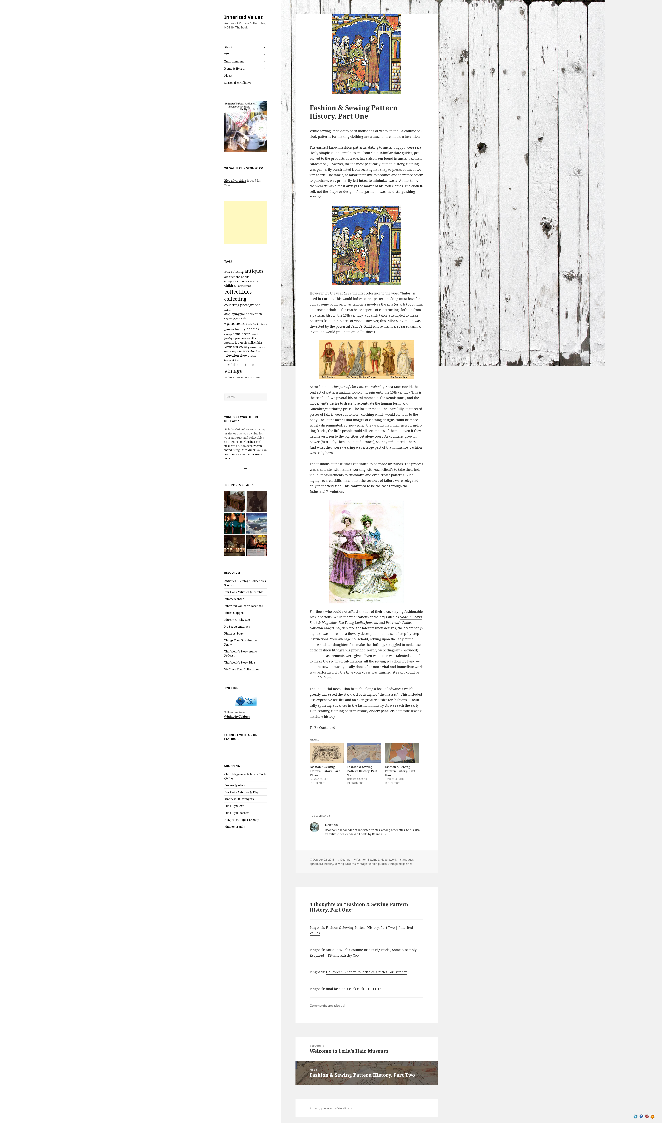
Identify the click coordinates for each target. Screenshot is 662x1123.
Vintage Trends (234, 827)
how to (255, 334)
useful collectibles (239, 364)
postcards (252, 347)
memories (231, 342)
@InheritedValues (237, 716)
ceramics (254, 281)
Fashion (361, 859)
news (244, 347)
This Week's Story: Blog (239, 662)
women (254, 377)
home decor (241, 334)
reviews (244, 351)
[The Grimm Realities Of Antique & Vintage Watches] (256, 545)
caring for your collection (236, 281)
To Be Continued (322, 727)
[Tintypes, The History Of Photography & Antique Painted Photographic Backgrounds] (256, 501)
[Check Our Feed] (652, 1116)
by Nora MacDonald (371, 387)
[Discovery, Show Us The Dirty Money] (234, 545)
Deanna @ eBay (234, 785)
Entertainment (234, 61)
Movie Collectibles (251, 343)
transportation (231, 360)
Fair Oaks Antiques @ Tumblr (243, 592)
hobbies (252, 329)
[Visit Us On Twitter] (635, 1116)
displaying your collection (243, 314)
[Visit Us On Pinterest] (647, 1116)
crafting (227, 310)
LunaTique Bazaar (236, 813)
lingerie (236, 338)
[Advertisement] (245, 222)
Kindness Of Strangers (239, 799)
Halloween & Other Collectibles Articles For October (366, 972)
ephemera (234, 323)
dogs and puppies (232, 318)
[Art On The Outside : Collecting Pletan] (256, 523)
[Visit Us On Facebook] (641, 1116)
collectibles (238, 291)
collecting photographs (242, 305)
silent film (255, 351)
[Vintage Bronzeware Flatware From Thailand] (234, 523)
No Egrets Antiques (237, 626)
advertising (234, 271)
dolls (243, 318)
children (230, 285)
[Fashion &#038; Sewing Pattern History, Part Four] (402, 753)
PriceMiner (247, 450)
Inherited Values (243, 17)
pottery (261, 347)
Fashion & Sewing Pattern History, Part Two (362, 771)
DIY (226, 54)
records (228, 351)
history (240, 329)
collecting (235, 299)
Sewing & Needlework (382, 859)
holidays (228, 334)
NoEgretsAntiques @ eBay (241, 820)
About (228, 47)
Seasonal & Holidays (237, 83)
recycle (235, 351)
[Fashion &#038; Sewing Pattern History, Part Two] (364, 753)
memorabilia (248, 338)
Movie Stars (232, 347)
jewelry (228, 338)
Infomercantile (234, 599)
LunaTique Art (234, 806)
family (248, 324)
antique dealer (338, 834)
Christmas (244, 285)
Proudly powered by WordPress (331, 1108)
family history (260, 324)
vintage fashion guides (372, 864)
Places (228, 76)
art (226, 277)
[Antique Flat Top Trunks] (234, 501)
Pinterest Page (234, 633)
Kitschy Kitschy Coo (237, 620)
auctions (234, 277)
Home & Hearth (234, 68)
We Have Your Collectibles (241, 669)
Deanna (330, 830)
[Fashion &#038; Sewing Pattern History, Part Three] (327, 753)
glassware (229, 329)
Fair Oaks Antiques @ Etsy (241, 792)
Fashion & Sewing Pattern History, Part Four (400, 771)
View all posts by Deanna (366, 834)
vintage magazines (236, 377)
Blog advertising (235, 180)
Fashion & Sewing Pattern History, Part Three (325, 771)
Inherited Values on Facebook (243, 606)
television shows (236, 355)
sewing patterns (345, 864)
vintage (233, 370)
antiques (253, 271)
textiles (253, 356)
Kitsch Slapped (234, 613)
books (245, 277)
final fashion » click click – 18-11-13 (353, 989)
